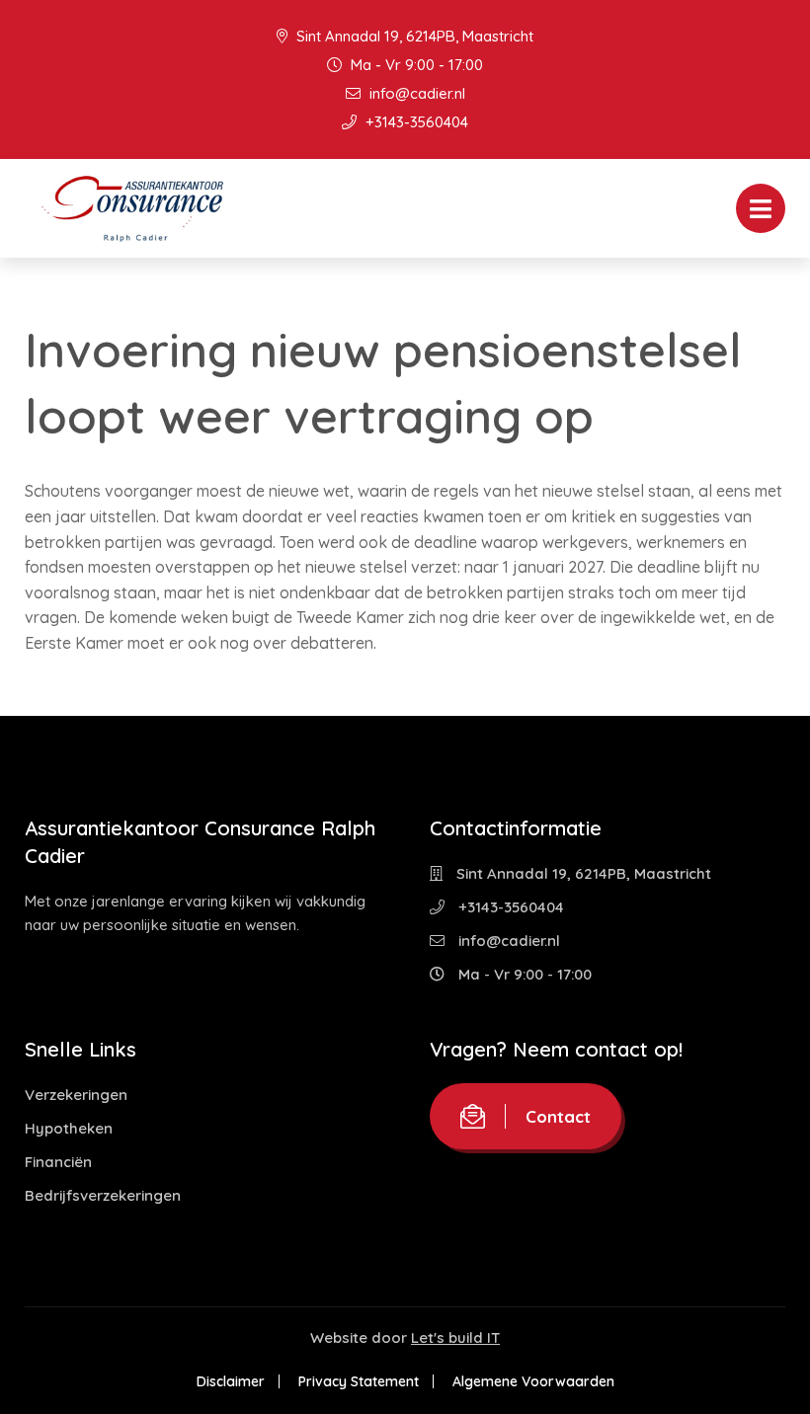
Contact (558, 1116)
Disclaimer (231, 1381)
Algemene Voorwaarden (533, 1381)
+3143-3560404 (415, 122)
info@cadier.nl (415, 93)
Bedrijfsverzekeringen (103, 1195)
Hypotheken (69, 1128)
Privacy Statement (358, 1381)
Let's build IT (455, 1337)
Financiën (58, 1161)
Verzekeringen (76, 1094)
